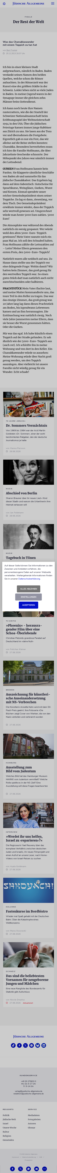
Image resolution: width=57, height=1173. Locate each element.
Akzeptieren (28, 605)
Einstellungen (28, 597)
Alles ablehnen (28, 589)
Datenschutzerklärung (29, 578)
